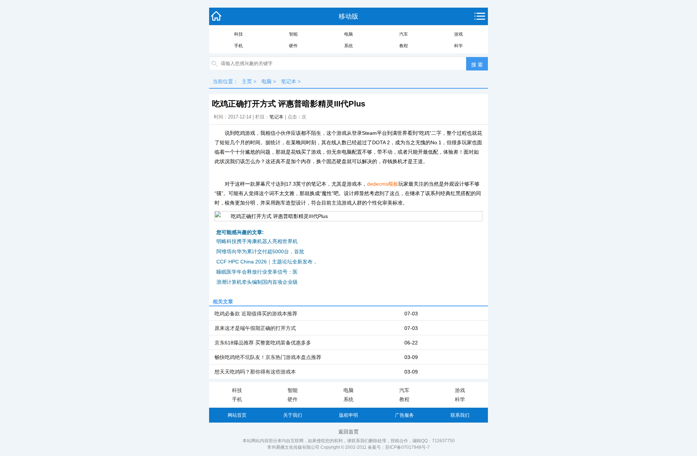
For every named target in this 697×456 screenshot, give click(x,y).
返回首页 (348, 432)
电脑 (348, 34)
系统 (348, 45)
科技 (238, 34)
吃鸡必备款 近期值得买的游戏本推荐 (256, 313)
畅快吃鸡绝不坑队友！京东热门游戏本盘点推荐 (268, 357)
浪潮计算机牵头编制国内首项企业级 (257, 282)
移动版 (348, 16)
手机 (238, 45)
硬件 (293, 45)
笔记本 (288, 81)
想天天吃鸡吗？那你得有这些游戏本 (255, 372)
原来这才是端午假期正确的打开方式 (255, 328)
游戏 (458, 34)
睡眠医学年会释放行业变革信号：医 (257, 272)
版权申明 (348, 415)
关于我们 (292, 415)
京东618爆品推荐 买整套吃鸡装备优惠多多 (263, 343)
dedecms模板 (382, 184)
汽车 (403, 34)
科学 (458, 45)
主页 (247, 81)
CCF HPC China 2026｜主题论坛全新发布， (267, 262)
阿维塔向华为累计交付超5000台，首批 (260, 251)
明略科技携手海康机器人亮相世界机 (257, 241)
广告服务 (404, 415)
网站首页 (237, 415)
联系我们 (460, 415)
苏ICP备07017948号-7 (407, 447)
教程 (403, 45)
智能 (293, 34)
